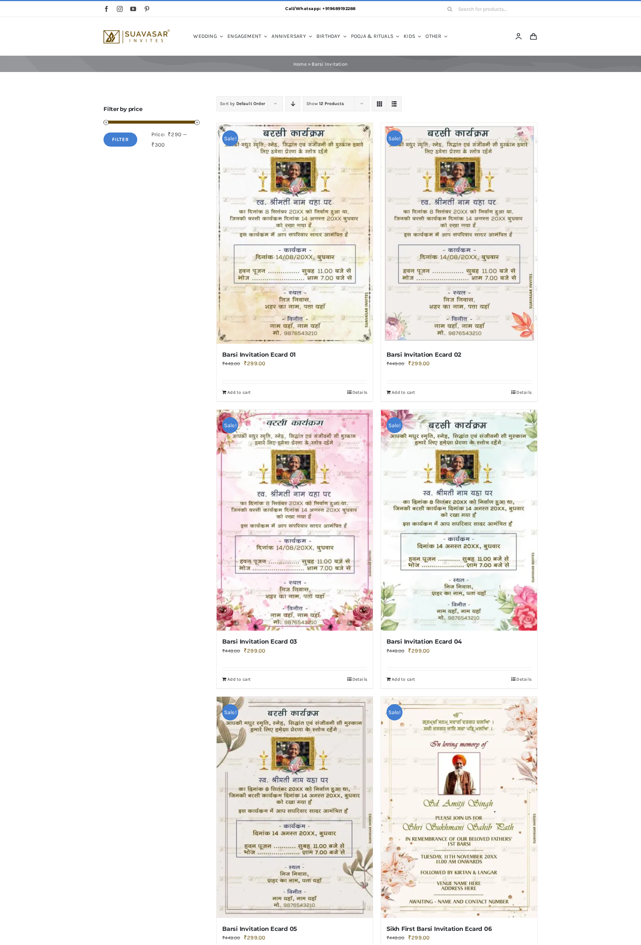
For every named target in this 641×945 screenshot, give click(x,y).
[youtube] (133, 9)
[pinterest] (147, 9)
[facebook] (106, 9)
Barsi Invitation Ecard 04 (424, 641)
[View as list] (394, 104)
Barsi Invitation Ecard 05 (259, 928)
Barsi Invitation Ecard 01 (259, 354)
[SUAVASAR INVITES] (136, 32)
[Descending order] (293, 104)
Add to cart (239, 392)
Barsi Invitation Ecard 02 (424, 354)
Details (360, 392)
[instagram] (120, 9)
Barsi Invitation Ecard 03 (259, 641)
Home (300, 64)
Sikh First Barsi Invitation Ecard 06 (439, 928)
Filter (120, 139)
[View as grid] (379, 104)
